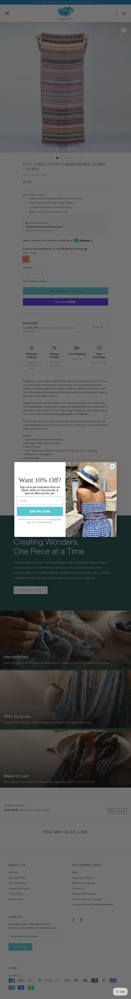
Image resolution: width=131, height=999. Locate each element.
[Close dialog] (112, 466)
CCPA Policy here (45, 522)
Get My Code (39, 511)
